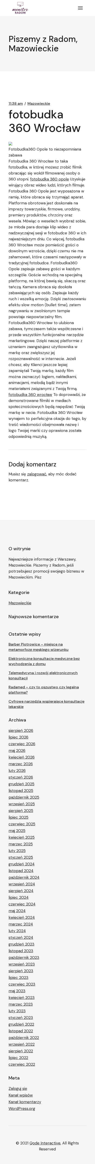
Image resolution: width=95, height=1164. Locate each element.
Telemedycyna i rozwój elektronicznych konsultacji (43, 675)
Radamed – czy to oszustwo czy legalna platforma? (44, 690)
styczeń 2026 (21, 777)
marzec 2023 (21, 1004)
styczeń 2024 (21, 937)
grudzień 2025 (21, 783)
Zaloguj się (18, 1088)
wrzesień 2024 (22, 884)
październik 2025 (24, 797)
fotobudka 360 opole (49, 179)
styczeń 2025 (21, 857)
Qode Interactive (45, 1143)
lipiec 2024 (19, 897)
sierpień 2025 (21, 810)
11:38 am (16, 103)
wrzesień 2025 (22, 803)
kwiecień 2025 (22, 837)
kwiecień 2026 (22, 757)
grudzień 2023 (21, 944)
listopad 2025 (21, 790)
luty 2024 (17, 930)
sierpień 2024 (21, 890)
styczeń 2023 (21, 1017)
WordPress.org (22, 1108)
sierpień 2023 (21, 970)
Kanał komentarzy (25, 1101)
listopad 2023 (21, 950)
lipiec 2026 (18, 737)
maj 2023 (17, 990)
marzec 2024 (21, 924)
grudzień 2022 (21, 1024)
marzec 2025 (21, 844)
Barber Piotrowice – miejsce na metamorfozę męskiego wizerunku (38, 647)
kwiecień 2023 (22, 997)
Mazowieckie (38, 103)
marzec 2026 (21, 763)
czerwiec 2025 (22, 823)
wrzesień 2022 (22, 1044)
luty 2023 (17, 1010)
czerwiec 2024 (22, 904)
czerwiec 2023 (22, 984)
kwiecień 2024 (22, 917)
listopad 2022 (21, 1030)
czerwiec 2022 (22, 1064)
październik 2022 (24, 1037)
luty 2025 (17, 850)
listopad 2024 (21, 870)
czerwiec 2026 (22, 743)
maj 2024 (17, 910)
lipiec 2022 (18, 1057)
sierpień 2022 (21, 1050)
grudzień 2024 (22, 864)
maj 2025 (17, 830)
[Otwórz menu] (80, 8)
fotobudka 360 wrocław (30, 394)
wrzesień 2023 (22, 964)
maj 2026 (17, 750)
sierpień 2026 (21, 730)
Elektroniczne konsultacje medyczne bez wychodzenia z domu (44, 661)
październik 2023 (24, 957)
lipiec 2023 (18, 977)
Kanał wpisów (21, 1095)
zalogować (36, 474)
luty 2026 (17, 770)
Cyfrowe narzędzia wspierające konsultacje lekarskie (46, 704)
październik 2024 (24, 877)
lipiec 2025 (18, 817)
